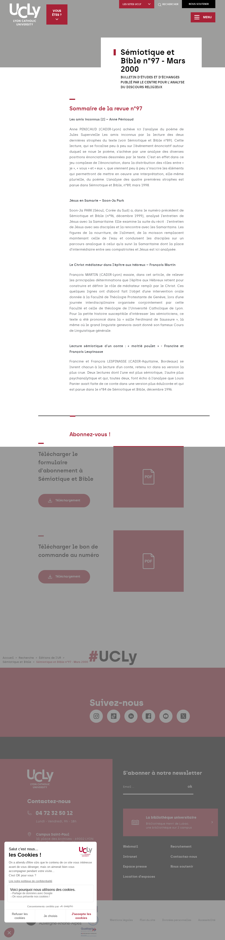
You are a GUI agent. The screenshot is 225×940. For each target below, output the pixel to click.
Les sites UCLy (132, 4)
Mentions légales (121, 920)
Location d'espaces (139, 876)
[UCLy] (25, 14)
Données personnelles (176, 920)
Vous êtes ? (57, 13)
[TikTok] (113, 716)
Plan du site (147, 920)
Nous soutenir (199, 4)
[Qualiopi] (88, 934)
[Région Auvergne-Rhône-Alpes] (54, 923)
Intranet (130, 856)
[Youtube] (165, 716)
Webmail (130, 846)
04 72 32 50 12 (54, 813)
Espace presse (135, 866)
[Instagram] (96, 716)
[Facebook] (148, 716)
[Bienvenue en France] (93, 923)
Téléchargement (67, 500)
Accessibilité (206, 920)
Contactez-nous (184, 856)
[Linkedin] (131, 716)
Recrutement (181, 846)
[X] (183, 716)
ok (190, 786)
